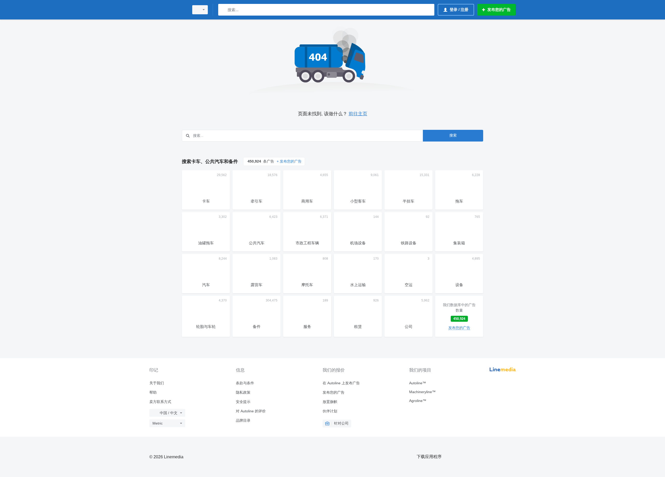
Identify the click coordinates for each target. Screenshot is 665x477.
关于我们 (156, 383)
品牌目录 (243, 420)
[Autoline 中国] (167, 9)
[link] (459, 316)
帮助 (153, 392)
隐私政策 (243, 392)
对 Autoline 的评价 (251, 411)
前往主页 (358, 113)
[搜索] (223, 9)
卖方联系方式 (160, 402)
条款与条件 (245, 383)
